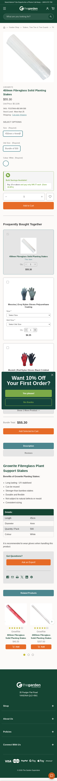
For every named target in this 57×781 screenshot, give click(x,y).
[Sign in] (47, 8)
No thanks (28, 402)
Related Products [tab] (29, 593)
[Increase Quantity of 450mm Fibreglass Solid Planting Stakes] (42, 196)
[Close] (52, 375)
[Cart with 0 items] (53, 8)
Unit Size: (11, 143)
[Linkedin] (26, 577)
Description (28, 446)
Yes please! (28, 393)
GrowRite (8, 87)
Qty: (21, 264)
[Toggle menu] (3, 8)
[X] (22, 577)
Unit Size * (10, 320)
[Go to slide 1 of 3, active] (24, 655)
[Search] (50, 16)
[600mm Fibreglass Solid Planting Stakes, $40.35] (16, 614)
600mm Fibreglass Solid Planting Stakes (16, 636)
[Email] (12, 577)
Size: (9, 128)
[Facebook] (7, 577)
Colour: (13, 158)
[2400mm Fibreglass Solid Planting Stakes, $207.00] (41, 614)
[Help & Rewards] (51, 775)
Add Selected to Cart (28, 431)
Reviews (28, 453)
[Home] (4, 27)
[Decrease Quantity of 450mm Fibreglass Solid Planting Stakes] (6, 196)
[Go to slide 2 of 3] (51, 621)
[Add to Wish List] (50, 196)
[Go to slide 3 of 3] (5, 621)
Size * (8, 311)
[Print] (17, 577)
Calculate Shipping (19, 115)
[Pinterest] (31, 577)
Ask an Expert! (28, 562)
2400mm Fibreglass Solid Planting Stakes (41, 636)
